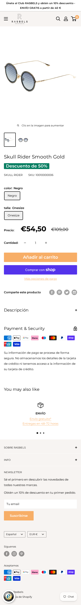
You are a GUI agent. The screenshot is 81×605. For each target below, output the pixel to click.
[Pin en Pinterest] (59, 292)
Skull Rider (13, 175)
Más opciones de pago (40, 279)
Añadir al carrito (40, 257)
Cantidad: (11, 243)
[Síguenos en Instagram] (14, 553)
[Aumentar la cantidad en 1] (46, 243)
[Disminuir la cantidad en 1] (25, 243)
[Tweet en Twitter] (67, 292)
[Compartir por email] (74, 292)
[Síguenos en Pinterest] (21, 553)
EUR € (33, 534)
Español (11, 534)
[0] (73, 18)
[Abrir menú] (6, 18)
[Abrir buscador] (58, 19)
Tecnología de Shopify (18, 596)
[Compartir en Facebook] (52, 292)
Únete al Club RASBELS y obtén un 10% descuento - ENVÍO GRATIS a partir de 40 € (40, 5)
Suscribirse (19, 516)
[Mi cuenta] (66, 19)
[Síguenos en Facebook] (6, 553)
